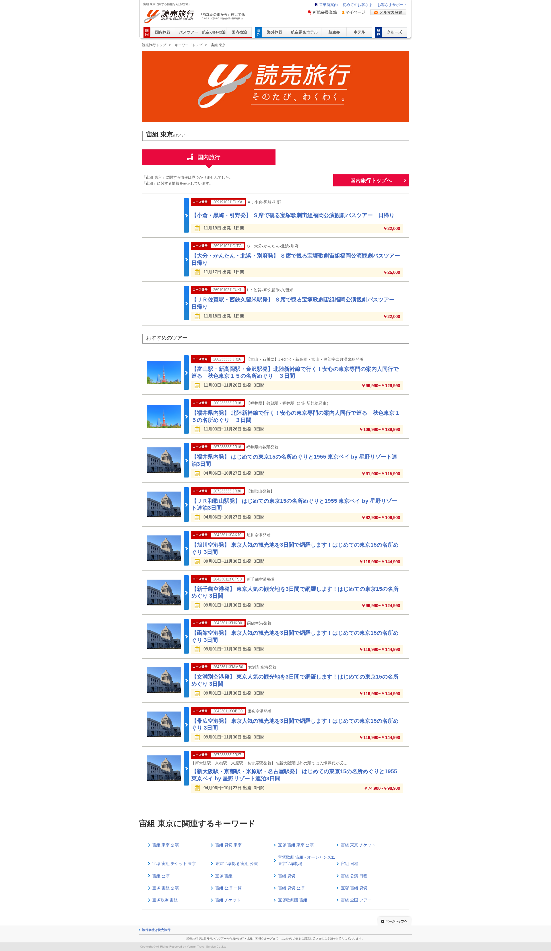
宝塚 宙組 (223, 876)
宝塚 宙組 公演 (165, 888)
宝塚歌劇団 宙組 (292, 900)
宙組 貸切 (286, 876)
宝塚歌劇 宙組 (165, 900)
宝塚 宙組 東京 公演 (296, 845)
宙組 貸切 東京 (228, 845)
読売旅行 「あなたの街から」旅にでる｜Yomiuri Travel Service (195, 16)
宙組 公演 (161, 876)
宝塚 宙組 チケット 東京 (174, 863)
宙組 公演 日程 (354, 876)
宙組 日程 (349, 863)
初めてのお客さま (357, 5)
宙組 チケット (227, 900)
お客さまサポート (392, 5)
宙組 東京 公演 (165, 845)
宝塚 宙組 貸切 (354, 888)
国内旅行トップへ (371, 180)
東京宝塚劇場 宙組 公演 (236, 863)
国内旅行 (208, 157)
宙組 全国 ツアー (356, 900)
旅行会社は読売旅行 (156, 929)
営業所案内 (328, 5)
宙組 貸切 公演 (291, 888)
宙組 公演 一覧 (228, 888)
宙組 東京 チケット (358, 845)
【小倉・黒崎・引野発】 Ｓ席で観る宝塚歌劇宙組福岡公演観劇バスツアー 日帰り (293, 215)
